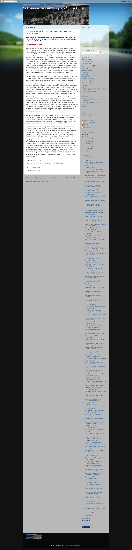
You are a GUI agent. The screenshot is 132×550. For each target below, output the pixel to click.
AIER (83, 109)
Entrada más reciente (34, 177)
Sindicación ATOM (87, 115)
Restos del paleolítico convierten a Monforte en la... (95, 367)
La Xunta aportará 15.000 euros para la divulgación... (94, 217)
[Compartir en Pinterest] (62, 163)
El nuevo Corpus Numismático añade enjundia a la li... (93, 466)
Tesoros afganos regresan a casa (94, 333)
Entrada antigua (72, 177)
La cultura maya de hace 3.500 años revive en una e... (94, 374)
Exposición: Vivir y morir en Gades (95, 175)
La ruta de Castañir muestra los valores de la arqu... (94, 481)
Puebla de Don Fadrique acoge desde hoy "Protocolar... (94, 363)
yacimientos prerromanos (89, 89)
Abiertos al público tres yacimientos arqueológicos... (95, 213)
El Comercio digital (35, 160)
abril (87, 157)
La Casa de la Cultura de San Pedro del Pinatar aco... (95, 359)
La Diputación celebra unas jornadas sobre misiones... (93, 330)
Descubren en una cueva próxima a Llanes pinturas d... (95, 407)
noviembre (89, 141)
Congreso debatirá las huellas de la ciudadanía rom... (95, 315)
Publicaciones (86, 83)
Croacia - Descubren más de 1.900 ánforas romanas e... (95, 182)
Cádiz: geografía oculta (91, 251)
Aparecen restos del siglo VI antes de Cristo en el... (95, 336)
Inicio (54, 177)
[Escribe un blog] (57, 163)
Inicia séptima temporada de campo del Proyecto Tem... (95, 254)
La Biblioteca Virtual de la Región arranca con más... (94, 288)
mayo (87, 155)
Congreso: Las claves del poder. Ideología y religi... (94, 422)
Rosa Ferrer (87, 125)
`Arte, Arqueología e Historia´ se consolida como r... (94, 485)
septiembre (89, 146)
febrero (88, 512)
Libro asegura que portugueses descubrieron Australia (94, 280)
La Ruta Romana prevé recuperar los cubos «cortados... (94, 470)
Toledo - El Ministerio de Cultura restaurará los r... (94, 292)
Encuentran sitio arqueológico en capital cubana (94, 396)
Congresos (85, 63)
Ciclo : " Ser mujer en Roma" (93, 506)
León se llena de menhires (92, 208)
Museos (84, 76)
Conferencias (86, 61)
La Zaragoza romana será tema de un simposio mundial (95, 447)
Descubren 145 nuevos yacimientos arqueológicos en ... (95, 477)
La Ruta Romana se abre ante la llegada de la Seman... (94, 276)
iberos (84, 74)
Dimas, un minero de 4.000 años (94, 385)
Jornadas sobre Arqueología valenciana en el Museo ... (93, 257)
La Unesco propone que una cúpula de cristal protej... (95, 392)
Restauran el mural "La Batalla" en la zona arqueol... (95, 240)
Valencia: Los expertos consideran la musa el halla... (95, 201)
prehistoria (85, 81)
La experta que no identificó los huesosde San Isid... (94, 419)
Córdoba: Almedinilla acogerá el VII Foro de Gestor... (95, 458)
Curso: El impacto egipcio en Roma (95, 503)
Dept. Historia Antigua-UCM (90, 102)
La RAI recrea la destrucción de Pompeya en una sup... (94, 496)
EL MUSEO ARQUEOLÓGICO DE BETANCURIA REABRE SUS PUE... (94, 171)
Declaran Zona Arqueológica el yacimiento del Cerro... (94, 443)
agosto (88, 148)
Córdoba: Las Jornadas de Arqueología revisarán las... (93, 378)
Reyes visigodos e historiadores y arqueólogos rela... (94, 303)
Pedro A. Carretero (89, 122)
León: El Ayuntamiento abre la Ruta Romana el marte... (95, 221)
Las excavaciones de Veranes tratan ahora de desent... (95, 318)
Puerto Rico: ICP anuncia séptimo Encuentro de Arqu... (94, 261)
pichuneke (87, 127)
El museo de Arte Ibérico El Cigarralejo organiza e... (93, 400)
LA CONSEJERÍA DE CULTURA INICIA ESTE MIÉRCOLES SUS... (95, 247)
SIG (83, 87)
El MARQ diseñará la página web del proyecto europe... (94, 178)
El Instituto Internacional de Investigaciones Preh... (93, 454)
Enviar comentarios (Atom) (41, 181)
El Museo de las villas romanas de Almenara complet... (95, 166)
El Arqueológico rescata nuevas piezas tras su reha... (94, 370)
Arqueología (85, 59)
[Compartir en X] (59, 163)
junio (87, 153)
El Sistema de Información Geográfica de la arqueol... (93, 311)
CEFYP (84, 107)
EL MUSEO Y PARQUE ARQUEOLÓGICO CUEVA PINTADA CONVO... (93, 439)
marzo (88, 160)
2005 (85, 520)
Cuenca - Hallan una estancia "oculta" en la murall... (93, 462)
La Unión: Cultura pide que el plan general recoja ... (95, 509)
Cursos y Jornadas (87, 66)
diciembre (89, 139)
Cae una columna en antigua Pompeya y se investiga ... (93, 269)
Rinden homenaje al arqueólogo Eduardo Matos (94, 163)
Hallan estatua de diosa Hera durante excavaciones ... (93, 489)
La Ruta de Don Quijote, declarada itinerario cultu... (95, 451)
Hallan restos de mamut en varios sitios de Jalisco (94, 434)
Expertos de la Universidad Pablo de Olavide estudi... (95, 225)
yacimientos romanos (88, 91)
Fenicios (84, 72)
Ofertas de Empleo (87, 78)
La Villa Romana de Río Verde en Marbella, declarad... (94, 348)
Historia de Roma (87, 98)
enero (87, 515)
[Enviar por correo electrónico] (55, 163)
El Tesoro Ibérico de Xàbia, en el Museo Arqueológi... (94, 344)
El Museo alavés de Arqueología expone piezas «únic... (94, 493)
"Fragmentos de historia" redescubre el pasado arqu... (94, 204)
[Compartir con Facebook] (60, 163)
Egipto (84, 68)
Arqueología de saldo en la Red (94, 210)
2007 (85, 136)
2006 (85, 518)
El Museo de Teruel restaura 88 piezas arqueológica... (94, 273)
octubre (88, 143)
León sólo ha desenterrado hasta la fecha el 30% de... (95, 403)
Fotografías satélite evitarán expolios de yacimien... (93, 326)
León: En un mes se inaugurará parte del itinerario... (94, 500)
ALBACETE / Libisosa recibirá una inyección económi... (95, 411)
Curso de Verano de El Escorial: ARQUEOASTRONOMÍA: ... (94, 355)
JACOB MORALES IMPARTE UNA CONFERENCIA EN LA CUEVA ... (95, 299)
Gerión (84, 104)
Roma (84, 85)
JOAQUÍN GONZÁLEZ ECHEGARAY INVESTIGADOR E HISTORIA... (95, 382)
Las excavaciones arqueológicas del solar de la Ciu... (95, 351)
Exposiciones (86, 70)
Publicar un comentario (34, 170)
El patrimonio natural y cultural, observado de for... (94, 189)
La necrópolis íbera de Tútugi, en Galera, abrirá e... (94, 340)
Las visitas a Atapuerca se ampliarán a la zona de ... (93, 474)
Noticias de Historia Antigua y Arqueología (53, 8)
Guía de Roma (86, 100)
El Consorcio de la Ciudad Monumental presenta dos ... (94, 185)
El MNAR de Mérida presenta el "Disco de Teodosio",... (94, 426)
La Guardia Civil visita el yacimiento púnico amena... (95, 236)
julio (87, 150)
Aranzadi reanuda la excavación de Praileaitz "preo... (95, 322)
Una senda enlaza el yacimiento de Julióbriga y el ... (95, 265)
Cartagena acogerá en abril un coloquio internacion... (94, 388)
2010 (85, 134)
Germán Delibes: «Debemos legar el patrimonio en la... (95, 228)
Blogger (78, 545)
